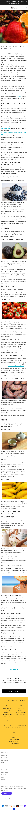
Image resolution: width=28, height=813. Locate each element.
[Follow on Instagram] (5, 798)
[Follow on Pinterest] (9, 798)
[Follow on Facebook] (2, 798)
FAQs (2, 777)
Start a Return (4, 760)
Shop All (3, 779)
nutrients (19, 96)
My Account (4, 755)
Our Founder (4, 769)
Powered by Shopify (19, 803)
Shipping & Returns (6, 757)
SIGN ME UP (14, 691)
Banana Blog (4, 774)
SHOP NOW (14, 669)
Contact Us (4, 762)
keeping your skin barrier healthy (16, 366)
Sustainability (4, 772)
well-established (5, 128)
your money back (20, 714)
